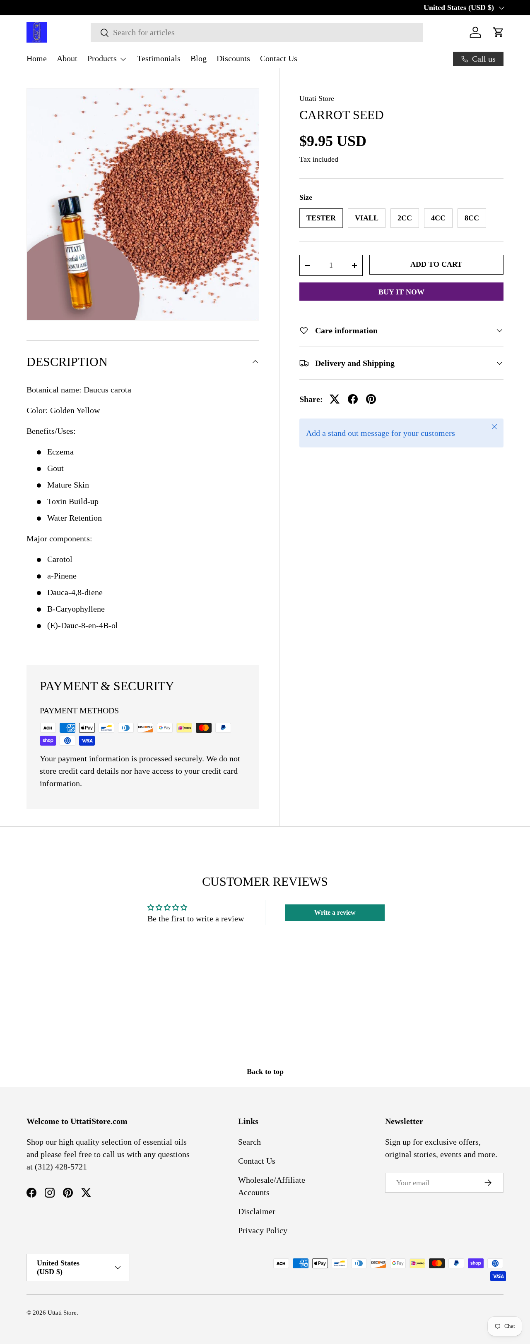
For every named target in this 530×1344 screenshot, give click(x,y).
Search (249, 1141)
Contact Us (278, 58)
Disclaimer (256, 1211)
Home (36, 58)
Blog (198, 58)
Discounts (233, 58)
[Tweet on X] (334, 399)
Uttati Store (316, 98)
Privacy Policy (262, 1230)
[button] (498, 32)
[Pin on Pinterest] (371, 399)
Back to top (265, 1071)
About (67, 58)
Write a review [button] (335, 912)
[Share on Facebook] (353, 399)
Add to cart (436, 264)
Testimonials (159, 58)
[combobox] (256, 32)
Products (102, 58)
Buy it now (401, 292)
